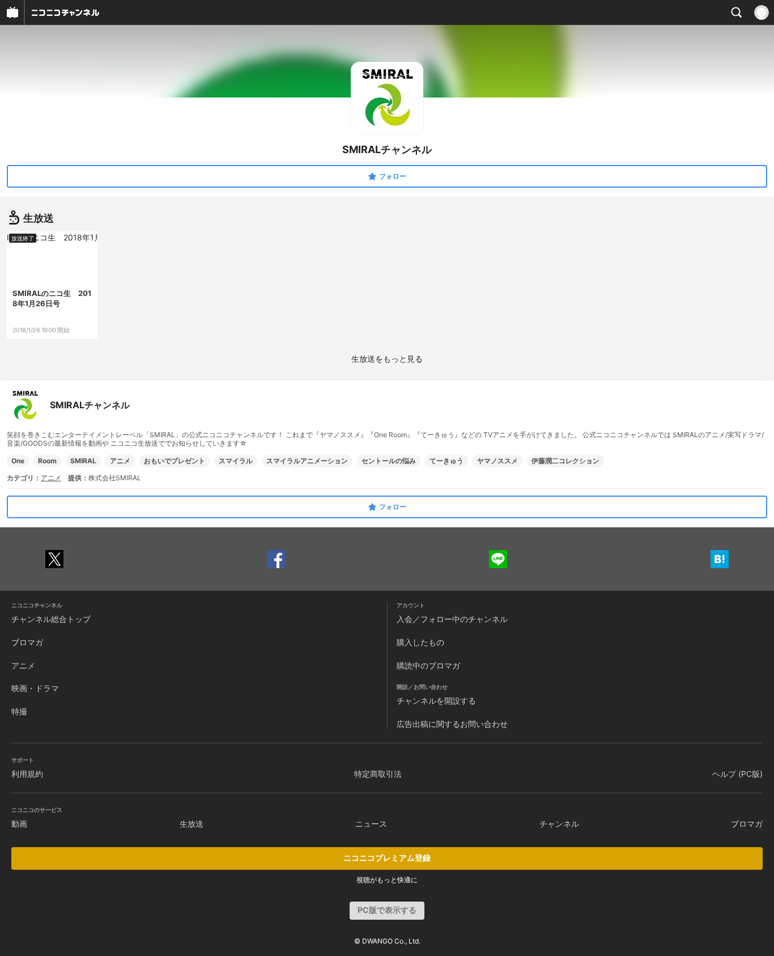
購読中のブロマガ (428, 665)
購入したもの (420, 642)
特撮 (19, 711)
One (17, 460)
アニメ (120, 460)
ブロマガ (27, 642)
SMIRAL (83, 460)
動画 (19, 823)
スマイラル (236, 460)
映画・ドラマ (35, 688)
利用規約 (27, 774)
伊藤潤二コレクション (565, 460)
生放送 (191, 823)
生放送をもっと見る (387, 358)
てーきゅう (446, 460)
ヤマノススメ (497, 460)
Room (47, 460)
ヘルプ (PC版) (737, 774)
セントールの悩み (389, 460)
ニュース (371, 823)
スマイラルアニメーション (307, 460)
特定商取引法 (378, 774)
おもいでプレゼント (174, 460)
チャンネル (559, 823)
